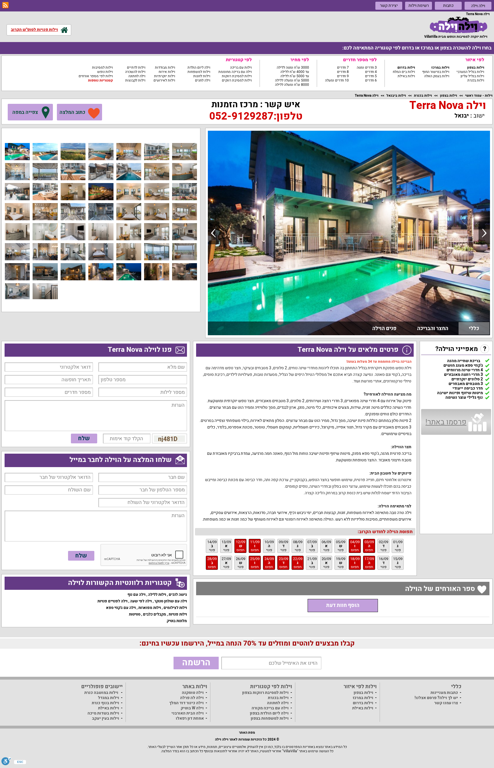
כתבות (448, 6)
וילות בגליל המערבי (470, 71)
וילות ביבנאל (396, 95)
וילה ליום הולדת (199, 67)
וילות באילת (406, 76)
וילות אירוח (167, 71)
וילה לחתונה (137, 76)
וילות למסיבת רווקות (237, 76)
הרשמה (196, 663)
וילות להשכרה (135, 71)
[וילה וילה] (458, 25)
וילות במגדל (108, 698)
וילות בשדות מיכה (103, 713)
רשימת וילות (419, 6)
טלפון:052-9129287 (255, 116)
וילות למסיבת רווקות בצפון (265, 693)
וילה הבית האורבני (188, 713)
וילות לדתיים (136, 67)
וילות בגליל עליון (472, 76)
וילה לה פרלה (192, 698)
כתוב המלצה (72, 112)
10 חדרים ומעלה (337, 80)
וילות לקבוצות (135, 80)
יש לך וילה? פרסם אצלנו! (436, 698)
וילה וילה (478, 6)
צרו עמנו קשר (446, 703)
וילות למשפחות (199, 71)
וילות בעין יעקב (105, 718)
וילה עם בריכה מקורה (270, 708)
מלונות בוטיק (177, 621)
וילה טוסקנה (193, 693)
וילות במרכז (440, 67)
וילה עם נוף (137, 594)
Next (484, 232)
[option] (349, 233)
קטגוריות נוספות (100, 80)
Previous (213, 232)
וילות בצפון (475, 67)
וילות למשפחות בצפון (270, 718)
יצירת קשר (389, 6)
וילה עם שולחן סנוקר (170, 601)
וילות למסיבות (102, 67)
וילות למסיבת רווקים (237, 80)
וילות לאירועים (164, 80)
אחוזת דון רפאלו (190, 718)
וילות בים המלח (404, 71)
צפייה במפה (25, 112)
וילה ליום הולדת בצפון (269, 713)
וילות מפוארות (149, 607)
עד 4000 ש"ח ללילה (294, 71)
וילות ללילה (157, 594)
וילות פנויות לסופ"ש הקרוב (34, 30)
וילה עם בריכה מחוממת (235, 71)
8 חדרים (343, 71)
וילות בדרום (406, 67)
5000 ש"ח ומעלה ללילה (292, 80)
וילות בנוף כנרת (105, 703)
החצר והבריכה (432, 328)
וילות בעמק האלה (436, 76)
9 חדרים (343, 76)
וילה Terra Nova (367, 95)
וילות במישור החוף (435, 71)
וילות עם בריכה (241, 67)
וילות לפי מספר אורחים (96, 76)
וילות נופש (105, 71)
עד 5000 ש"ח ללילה (294, 76)
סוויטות (134, 614)
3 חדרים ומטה (367, 67)
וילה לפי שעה (141, 601)
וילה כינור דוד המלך (186, 703)
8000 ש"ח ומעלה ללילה (292, 84)
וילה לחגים (202, 80)
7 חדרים (343, 67)
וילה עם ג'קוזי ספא (121, 607)
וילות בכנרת (475, 80)
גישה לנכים (178, 594)
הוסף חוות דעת (342, 605)
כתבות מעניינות (444, 693)
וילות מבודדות (165, 67)
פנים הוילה (384, 328)
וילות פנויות (178, 614)
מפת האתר (247, 732)
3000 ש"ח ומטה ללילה (293, 67)
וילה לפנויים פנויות (112, 601)
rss (5, 5)
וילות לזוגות (201, 76)
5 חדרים (371, 76)
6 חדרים (371, 80)
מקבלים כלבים (154, 614)
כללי (474, 328)
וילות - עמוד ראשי (479, 95)
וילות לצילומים (175, 607)
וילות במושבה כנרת (101, 693)
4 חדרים (371, 71)
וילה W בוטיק (192, 708)
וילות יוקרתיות (164, 76)
